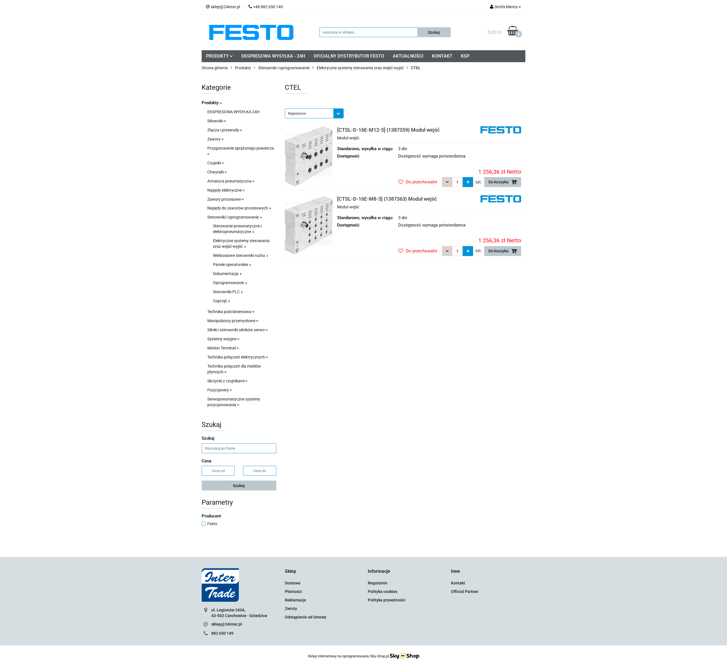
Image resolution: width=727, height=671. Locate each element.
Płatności (293, 591)
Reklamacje (295, 600)
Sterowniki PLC (227, 292)
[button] (290, 571)
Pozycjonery (218, 390)
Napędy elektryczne (225, 190)
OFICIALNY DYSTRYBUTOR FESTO (349, 56)
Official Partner (465, 591)
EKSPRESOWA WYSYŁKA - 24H (273, 56)
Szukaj (239, 485)
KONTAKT (442, 56)
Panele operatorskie (231, 264)
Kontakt (458, 583)
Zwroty (291, 608)
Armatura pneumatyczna (229, 181)
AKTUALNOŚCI (408, 56)
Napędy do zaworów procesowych (238, 208)
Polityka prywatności (386, 600)
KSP (465, 56)
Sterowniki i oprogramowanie (233, 217)
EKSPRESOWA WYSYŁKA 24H (233, 112)
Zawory (214, 139)
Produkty (211, 102)
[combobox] (314, 113)
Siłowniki (215, 121)
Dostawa (292, 583)
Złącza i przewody (223, 130)
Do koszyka (498, 182)
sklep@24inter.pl (226, 624)
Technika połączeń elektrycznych (236, 357)
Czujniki (214, 163)
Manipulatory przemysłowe (231, 320)
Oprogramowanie (229, 282)
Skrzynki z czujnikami (226, 381)
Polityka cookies (382, 591)
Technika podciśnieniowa (229, 311)
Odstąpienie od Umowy (305, 617)
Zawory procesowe (224, 199)
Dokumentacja (226, 273)
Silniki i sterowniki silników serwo (236, 330)
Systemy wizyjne (222, 339)
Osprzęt (220, 301)
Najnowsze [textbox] (297, 113)
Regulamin (377, 583)
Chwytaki (216, 172)
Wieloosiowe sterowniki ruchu (239, 255)
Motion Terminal (222, 348)
